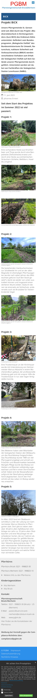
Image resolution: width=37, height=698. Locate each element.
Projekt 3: (6, 331)
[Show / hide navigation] (33, 2)
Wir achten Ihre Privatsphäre (18, 663)
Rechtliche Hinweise (6, 687)
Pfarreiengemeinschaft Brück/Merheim (11, 599)
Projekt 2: (6, 234)
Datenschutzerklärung (16, 680)
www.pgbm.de (15, 617)
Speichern (8, 695)
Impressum (4, 683)
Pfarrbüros (6, 561)
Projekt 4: (6, 417)
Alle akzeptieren (26, 695)
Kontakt (5, 594)
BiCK (5, 16)
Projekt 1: (6, 116)
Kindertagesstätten (11, 580)
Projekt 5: (6, 486)
